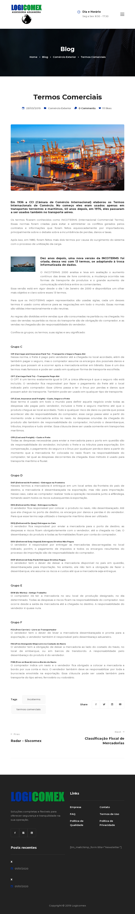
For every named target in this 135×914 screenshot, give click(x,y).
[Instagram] (23, 833)
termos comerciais (28, 709)
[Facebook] (96, 704)
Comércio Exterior (64, 57)
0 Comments (87, 108)
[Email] (120, 704)
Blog (45, 57)
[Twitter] (104, 704)
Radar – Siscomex (26, 738)
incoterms (33, 699)
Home (33, 57)
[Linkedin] (112, 704)
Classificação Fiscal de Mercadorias (104, 737)
